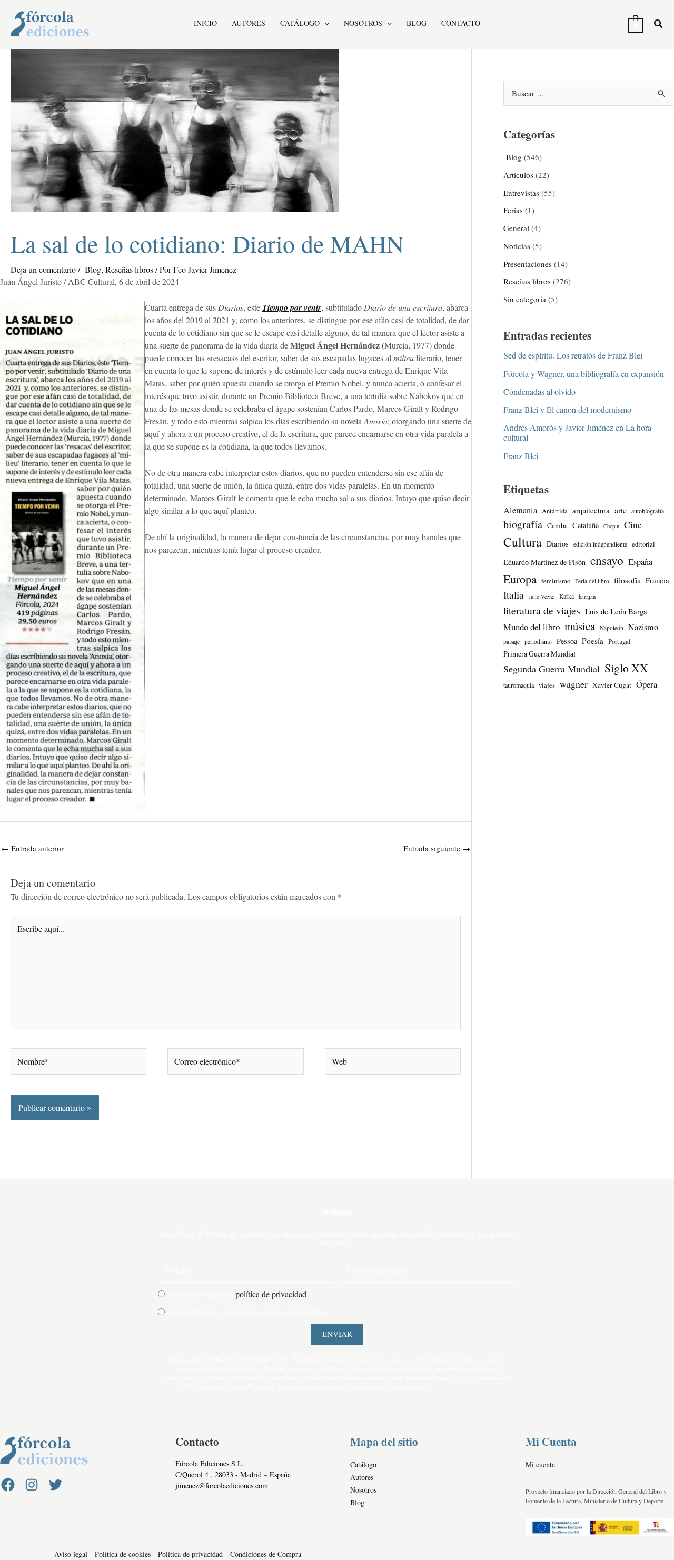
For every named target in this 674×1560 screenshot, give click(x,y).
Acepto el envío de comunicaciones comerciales (246, 1311)
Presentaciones (527, 264)
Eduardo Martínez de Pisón (544, 562)
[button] (324, 23)
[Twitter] (55, 1485)
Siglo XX (626, 667)
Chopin (611, 526)
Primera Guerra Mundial (539, 654)
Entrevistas (521, 192)
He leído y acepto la (236, 1293)
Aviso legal (70, 1554)
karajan (587, 596)
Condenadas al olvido (539, 391)
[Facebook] (8, 1485)
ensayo (606, 560)
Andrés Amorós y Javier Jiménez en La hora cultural (577, 432)
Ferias (513, 210)
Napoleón (611, 628)
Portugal (619, 641)
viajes (547, 685)
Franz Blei (520, 456)
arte (620, 509)
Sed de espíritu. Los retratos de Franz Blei (572, 355)
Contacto (460, 23)
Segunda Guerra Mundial (551, 668)
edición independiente (600, 544)
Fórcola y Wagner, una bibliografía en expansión (583, 374)
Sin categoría (524, 299)
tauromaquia (518, 685)
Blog (417, 23)
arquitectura (591, 510)
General (516, 228)
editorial (643, 544)
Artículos (518, 175)
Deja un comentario (43, 269)
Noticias (516, 246)
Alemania (520, 510)
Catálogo (300, 23)
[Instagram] (31, 1485)
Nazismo (643, 627)
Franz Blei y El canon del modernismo (567, 409)
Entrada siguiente (436, 848)
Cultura (522, 541)
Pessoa (567, 641)
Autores (248, 23)
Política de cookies (123, 1554)
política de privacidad (270, 1293)
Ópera (646, 684)
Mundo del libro (531, 627)
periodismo (538, 641)
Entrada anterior (32, 848)
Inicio (205, 23)
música (579, 626)
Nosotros (363, 23)
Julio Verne (541, 596)
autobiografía (647, 510)
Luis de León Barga (616, 611)
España (640, 562)
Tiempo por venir (291, 307)
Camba (557, 525)
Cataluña (585, 525)
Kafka (566, 596)
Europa (520, 579)
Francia (657, 580)
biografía (522, 524)
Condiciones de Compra (265, 1554)
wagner (574, 684)
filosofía (627, 579)
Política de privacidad (190, 1554)
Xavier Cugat (611, 685)
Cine (633, 525)
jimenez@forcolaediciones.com (221, 1485)
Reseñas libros (129, 269)
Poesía (592, 640)
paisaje (511, 641)
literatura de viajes (541, 610)
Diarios (558, 544)
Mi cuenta (540, 1464)
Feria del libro (592, 581)
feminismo (555, 581)
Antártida (555, 510)
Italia (513, 594)
